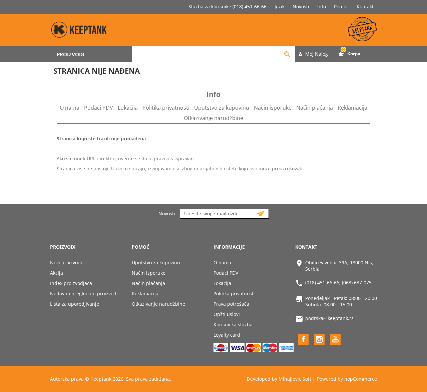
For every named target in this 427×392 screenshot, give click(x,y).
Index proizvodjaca (71, 283)
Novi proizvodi (66, 262)
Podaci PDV (98, 107)
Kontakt (365, 6)
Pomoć (341, 6)
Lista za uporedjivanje (74, 304)
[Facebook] (303, 339)
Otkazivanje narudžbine (213, 118)
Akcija (56, 273)
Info (321, 6)
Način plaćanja (314, 107)
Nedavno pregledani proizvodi (84, 293)
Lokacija (128, 107)
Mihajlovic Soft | (297, 379)
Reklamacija (352, 107)
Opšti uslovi (227, 314)
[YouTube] (335, 339)
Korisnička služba (233, 324)
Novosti (301, 6)
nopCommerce (360, 379)
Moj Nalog (316, 54)
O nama (69, 107)
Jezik (280, 6)
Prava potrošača (231, 304)
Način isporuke (273, 107)
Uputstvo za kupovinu (221, 107)
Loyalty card (227, 335)
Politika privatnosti (165, 107)
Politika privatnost (234, 293)
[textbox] (205, 54)
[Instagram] (319, 339)
